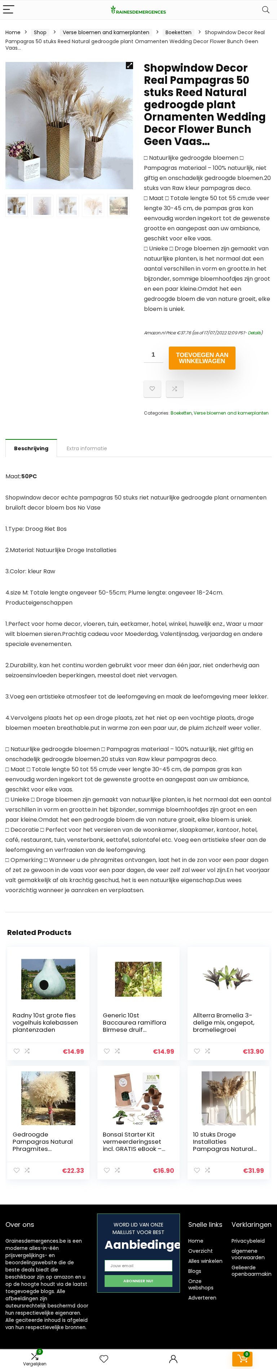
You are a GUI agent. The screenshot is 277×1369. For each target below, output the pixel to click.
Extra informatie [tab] (87, 448)
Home (13, 32)
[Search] (265, 9)
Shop (40, 32)
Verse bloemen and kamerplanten (106, 32)
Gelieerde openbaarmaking (253, 1271)
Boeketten (179, 32)
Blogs (194, 1271)
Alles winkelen (205, 1261)
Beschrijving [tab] (31, 448)
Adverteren (202, 1297)
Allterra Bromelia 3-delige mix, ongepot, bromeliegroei (223, 1022)
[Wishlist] (104, 1359)
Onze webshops (201, 1284)
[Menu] (8, 9)
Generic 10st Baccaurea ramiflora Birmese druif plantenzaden (134, 1026)
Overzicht (200, 1251)
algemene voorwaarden (248, 1254)
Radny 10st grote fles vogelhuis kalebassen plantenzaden (45, 1022)
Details (254, 333)
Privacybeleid (248, 1240)
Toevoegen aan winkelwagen (202, 358)
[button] (129, 65)
